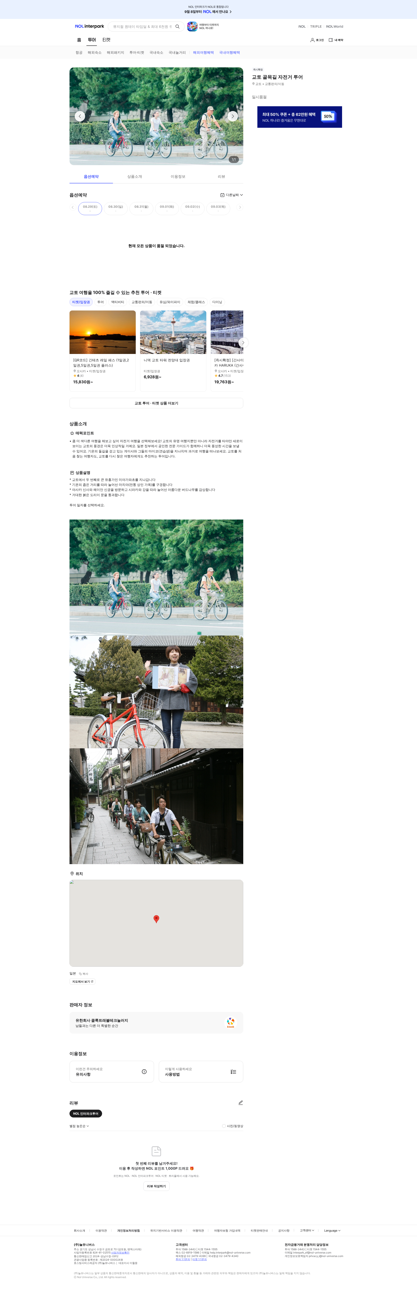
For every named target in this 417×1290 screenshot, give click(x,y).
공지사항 (284, 1230)
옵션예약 (91, 176)
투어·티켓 (136, 52)
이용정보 (178, 176)
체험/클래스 (196, 302)
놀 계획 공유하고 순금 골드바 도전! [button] (140, 26)
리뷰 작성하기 (156, 1186)
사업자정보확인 (120, 1252)
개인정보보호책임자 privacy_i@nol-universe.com (314, 1256)
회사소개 (79, 1230)
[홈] (79, 39)
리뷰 (221, 176)
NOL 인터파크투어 (85, 1113)
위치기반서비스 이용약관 (166, 1230)
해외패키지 (115, 52)
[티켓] (106, 39)
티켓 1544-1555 (207, 1249)
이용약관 (101, 1230)
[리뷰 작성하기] (240, 1103)
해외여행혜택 (203, 52)
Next (243, 342)
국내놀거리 (177, 52)
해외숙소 (95, 52)
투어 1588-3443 (186, 1249)
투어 (100, 302)
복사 (85, 973)
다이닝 (217, 302)
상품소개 (134, 176)
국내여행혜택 (229, 52)
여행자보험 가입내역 (227, 1230)
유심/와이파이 (170, 302)
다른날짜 (232, 195)
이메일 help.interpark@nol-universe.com (226, 1252)
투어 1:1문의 (183, 1259)
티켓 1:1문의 (199, 1259)
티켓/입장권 (81, 302)
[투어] (91, 39)
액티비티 (117, 302)
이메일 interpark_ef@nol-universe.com (308, 1252)
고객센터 (305, 1230)
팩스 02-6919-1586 (187, 1252)
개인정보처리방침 (128, 1230)
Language (331, 1230)
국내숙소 (156, 52)
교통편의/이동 (142, 302)
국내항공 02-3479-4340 (223, 1256)
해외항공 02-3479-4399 (191, 1256)
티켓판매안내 (259, 1230)
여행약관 (198, 1230)
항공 (79, 52)
